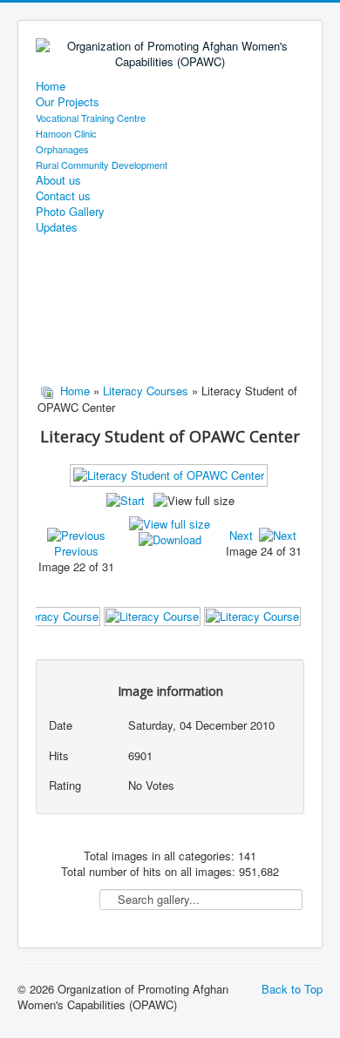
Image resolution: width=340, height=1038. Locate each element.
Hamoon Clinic (66, 133)
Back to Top (292, 989)
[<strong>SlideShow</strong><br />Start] (125, 500)
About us (58, 180)
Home (50, 86)
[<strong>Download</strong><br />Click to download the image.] (170, 539)
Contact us (63, 196)
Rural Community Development (101, 165)
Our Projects (67, 102)
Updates (57, 227)
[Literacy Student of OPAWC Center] (170, 481)
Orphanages (62, 149)
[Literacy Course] (51, 615)
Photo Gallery (70, 211)
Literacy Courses (145, 390)
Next (241, 535)
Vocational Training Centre (91, 118)
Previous (76, 551)
